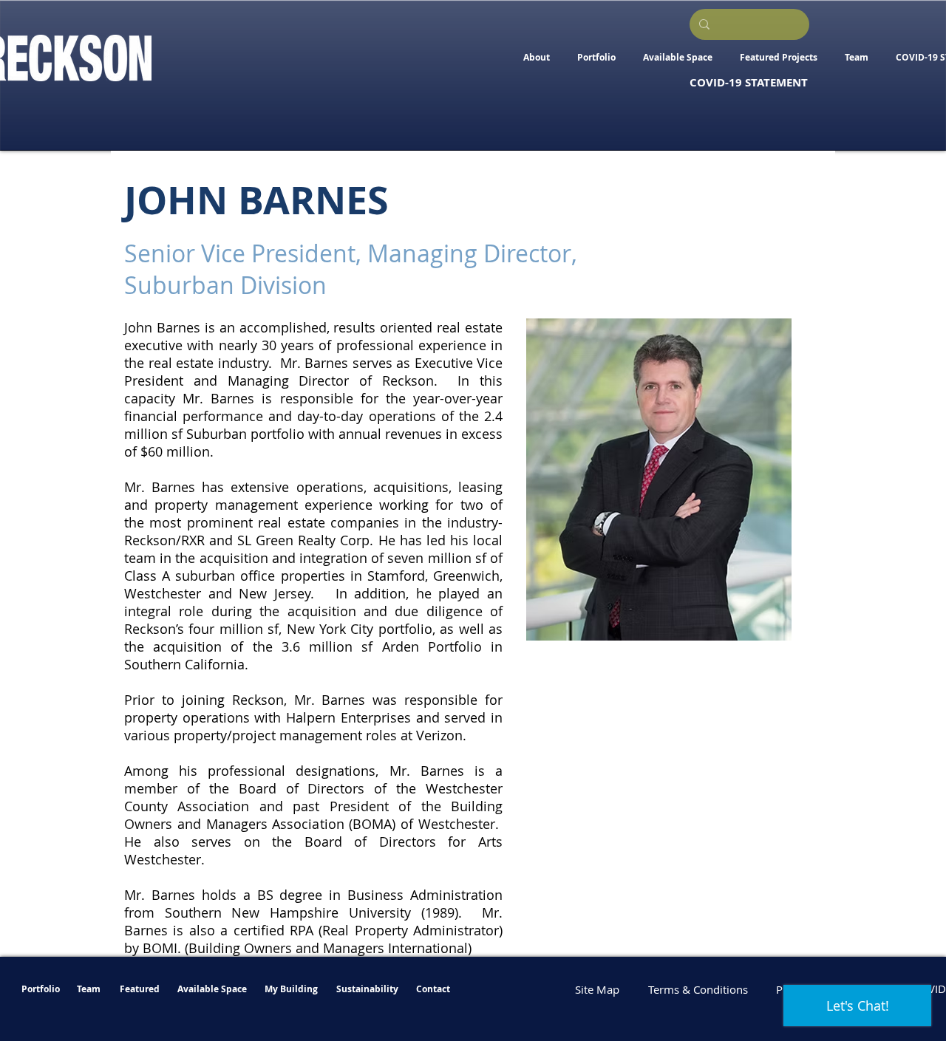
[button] (677, 57)
